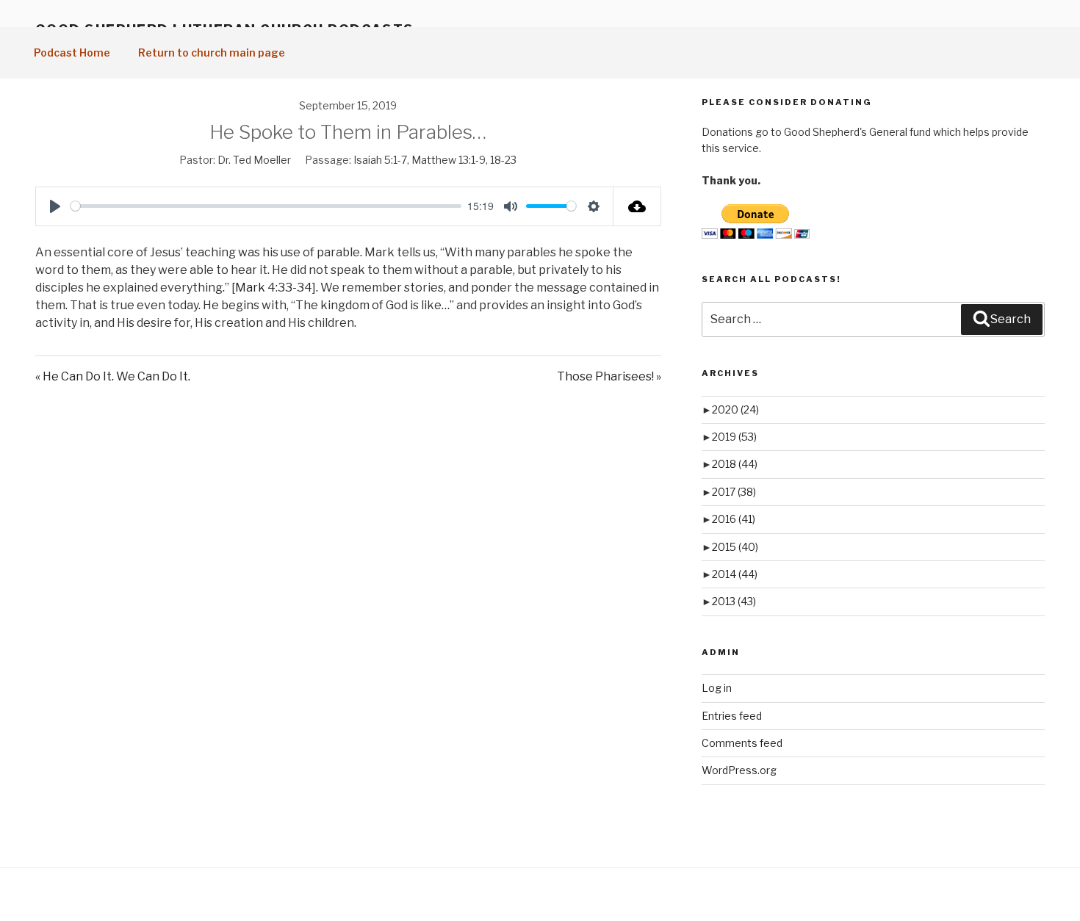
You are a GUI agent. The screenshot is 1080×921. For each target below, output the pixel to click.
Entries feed (732, 715)
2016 (733, 519)
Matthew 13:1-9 (448, 160)
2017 (734, 491)
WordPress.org (739, 770)
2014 (734, 574)
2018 (734, 464)
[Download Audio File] (637, 206)
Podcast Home (72, 52)
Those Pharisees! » (609, 376)
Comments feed (742, 743)
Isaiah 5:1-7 (380, 160)
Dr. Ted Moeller (254, 160)
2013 (734, 601)
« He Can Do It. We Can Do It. (112, 376)
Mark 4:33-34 (273, 288)
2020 (735, 409)
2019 (734, 436)
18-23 (503, 160)
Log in (717, 688)
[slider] (266, 206)
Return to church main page (211, 52)
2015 (735, 547)
